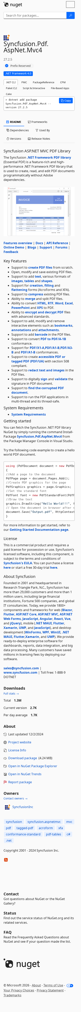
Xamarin (10, 628)
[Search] (70, 15)
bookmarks (63, 325)
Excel (69, 303)
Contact (11, 894)
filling (49, 285)
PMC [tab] (24, 82)
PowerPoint (20, 308)
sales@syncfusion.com (21, 668)
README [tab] (15, 122)
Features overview (18, 243)
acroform (46, 828)
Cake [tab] (9, 94)
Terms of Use (53, 985)
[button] (66, 100)
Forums (61, 247)
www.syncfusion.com (20, 672)
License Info (17, 750)
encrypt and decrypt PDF (44, 312)
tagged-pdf (25, 828)
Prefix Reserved (20, 66)
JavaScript (30, 619)
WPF (45, 632)
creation (36, 285)
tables (29, 281)
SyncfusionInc (22, 807)
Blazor (67, 610)
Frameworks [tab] (39, 122)
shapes (46, 281)
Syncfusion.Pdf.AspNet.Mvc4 (39, 436)
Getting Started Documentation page (39, 529)
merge (30, 299)
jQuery (15, 623)
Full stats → (11, 693)
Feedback (11, 252)
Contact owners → (16, 798)
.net (9, 840)
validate (61, 379)
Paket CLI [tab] (11, 88)
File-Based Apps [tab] (60, 88)
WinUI (55, 632)
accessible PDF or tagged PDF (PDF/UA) (38, 359)
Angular (46, 619)
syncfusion (14, 822)
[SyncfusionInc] (7, 807)
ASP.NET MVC (48, 614)
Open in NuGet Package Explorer (32, 766)
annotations (21, 330)
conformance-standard (23, 834)
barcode (41, 334)
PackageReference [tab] (43, 82)
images (17, 281)
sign (44, 379)
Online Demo (14, 247)
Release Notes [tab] (40, 138)
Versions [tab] (15, 138)
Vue (67, 619)
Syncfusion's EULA (18, 563)
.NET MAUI (43, 623)
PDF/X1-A (37, 348)
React (58, 619)
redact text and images (46, 370)
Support (46, 247)
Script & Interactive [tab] (34, 88)
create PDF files (40, 267)
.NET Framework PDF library (49, 157)
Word (59, 303)
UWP (22, 628)
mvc (69, 822)
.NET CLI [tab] (11, 82)
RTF (50, 303)
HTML (41, 303)
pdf (8, 828)
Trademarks (12, 995)
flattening (19, 290)
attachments (48, 330)
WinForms (33, 632)
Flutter (9, 614)
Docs (39, 243)
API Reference (57, 243)
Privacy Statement (50, 990)
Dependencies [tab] (19, 130)
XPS (40, 308)
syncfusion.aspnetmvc (44, 822)
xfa (60, 828)
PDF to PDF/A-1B (53, 339)
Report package (20, 782)
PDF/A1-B (52, 348)
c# (68, 834)
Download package (22, 758)
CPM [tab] (63, 82)
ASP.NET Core (26, 614)
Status (10, 913)
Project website (19, 742)
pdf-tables (53, 834)
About (36, 985)
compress (35, 294)
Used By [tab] (44, 130)
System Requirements (28, 414)
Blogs (32, 247)
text (38, 276)
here (7, 567)
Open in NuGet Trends (24, 774)
